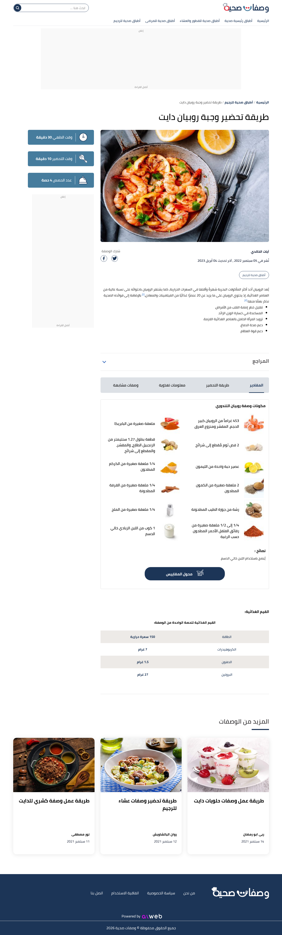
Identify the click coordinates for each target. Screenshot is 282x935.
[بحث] (17, 8)
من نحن (189, 893)
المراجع (260, 361)
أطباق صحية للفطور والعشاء (200, 21)
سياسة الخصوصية (161, 893)
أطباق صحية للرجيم (127, 21)
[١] (143, 294)
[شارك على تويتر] (114, 258)
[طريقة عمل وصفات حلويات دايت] (228, 765)
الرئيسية (263, 21)
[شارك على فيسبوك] (104, 258)
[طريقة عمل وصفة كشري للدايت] (54, 765)
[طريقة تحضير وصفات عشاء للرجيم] (141, 765)
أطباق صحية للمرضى (160, 21)
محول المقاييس (179, 574)
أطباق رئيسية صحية (238, 21)
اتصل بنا (97, 893)
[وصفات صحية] (246, 8)
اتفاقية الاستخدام (125, 893)
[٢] (245, 300)
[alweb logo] (152, 916)
